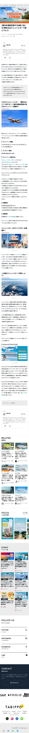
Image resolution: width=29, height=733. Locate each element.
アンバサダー (18, 254)
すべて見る (25, 512)
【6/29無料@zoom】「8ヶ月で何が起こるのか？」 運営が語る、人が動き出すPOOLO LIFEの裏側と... (21, 604)
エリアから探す (5, 451)
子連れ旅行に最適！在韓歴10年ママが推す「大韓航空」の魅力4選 (7, 499)
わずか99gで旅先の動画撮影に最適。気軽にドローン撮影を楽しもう (21, 476)
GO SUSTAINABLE (19, 451)
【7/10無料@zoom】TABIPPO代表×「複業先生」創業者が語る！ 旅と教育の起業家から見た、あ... (21, 565)
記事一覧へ (23, 45)
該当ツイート (12, 164)
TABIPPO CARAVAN (6, 495)
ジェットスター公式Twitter (9, 160)
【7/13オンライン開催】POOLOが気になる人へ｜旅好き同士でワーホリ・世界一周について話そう (7, 584)
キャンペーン (7, 403)
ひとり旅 (17, 473)
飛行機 (13, 403)
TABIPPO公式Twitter (8, 162)
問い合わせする (14, 682)
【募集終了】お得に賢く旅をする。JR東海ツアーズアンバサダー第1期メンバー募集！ (7, 477)
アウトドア (18, 495)
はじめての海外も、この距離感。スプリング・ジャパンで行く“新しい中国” (7, 455)
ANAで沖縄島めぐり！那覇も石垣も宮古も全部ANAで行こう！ (21, 499)
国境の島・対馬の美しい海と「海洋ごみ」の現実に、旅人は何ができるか (21, 455)
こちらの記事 (10, 216)
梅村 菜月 (8, 45)
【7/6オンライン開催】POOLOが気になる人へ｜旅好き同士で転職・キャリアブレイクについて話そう (21, 585)
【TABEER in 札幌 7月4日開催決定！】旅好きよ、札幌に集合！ (7, 602)
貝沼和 (12, 503)
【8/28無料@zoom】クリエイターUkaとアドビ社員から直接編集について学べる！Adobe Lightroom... (7, 565)
